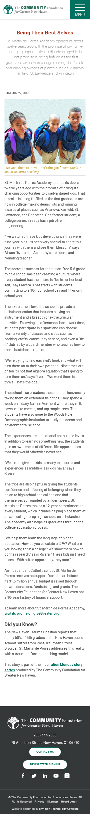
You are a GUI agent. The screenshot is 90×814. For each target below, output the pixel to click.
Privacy (39, 801)
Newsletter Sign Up (45, 764)
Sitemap (52, 801)
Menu (80, 15)
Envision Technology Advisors (58, 809)
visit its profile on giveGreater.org (32, 613)
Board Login (69, 801)
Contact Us (45, 751)
